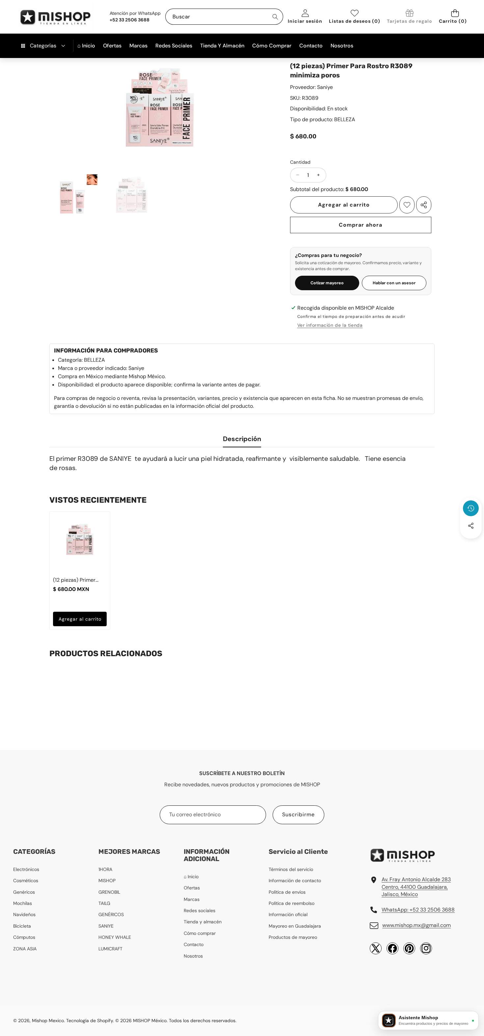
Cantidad (300, 162)
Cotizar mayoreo (327, 283)
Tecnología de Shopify (89, 1020)
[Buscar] (275, 16)
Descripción (242, 438)
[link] (409, 17)
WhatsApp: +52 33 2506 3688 (418, 909)
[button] (455, 16)
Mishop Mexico (48, 1020)
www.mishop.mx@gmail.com (416, 925)
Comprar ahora (360, 224)
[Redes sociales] (471, 526)
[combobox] (224, 16)
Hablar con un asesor (394, 283)
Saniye (325, 87)
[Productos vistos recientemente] (471, 508)
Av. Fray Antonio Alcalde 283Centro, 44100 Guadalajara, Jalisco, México (416, 887)
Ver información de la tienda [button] (330, 325)
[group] (75, 197)
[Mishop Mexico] (44, 17)
